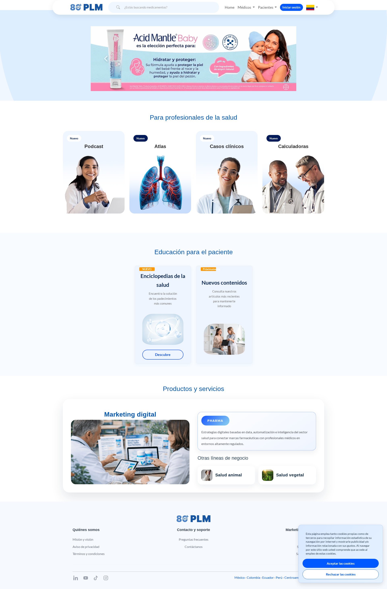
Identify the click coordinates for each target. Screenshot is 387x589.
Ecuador (268, 577)
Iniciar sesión (291, 7)
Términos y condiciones (89, 554)
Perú (279, 577)
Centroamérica (294, 577)
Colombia (253, 577)
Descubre (163, 354)
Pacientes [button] (266, 7)
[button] (312, 7)
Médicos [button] (245, 7)
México (239, 577)
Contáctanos (194, 547)
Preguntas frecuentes (193, 539)
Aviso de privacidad (86, 547)
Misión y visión (83, 539)
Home (229, 7)
